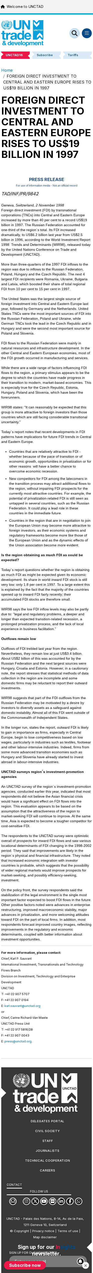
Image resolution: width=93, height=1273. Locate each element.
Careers (47, 1170)
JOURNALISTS (47, 1151)
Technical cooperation (47, 1160)
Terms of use (68, 1231)
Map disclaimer (45, 1237)
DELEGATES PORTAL (47, 1121)
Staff (47, 1141)
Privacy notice (43, 1231)
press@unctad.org (17, 1041)
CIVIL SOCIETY (47, 1131)
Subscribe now (25, 1265)
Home (7, 70)
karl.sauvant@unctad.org (22, 1006)
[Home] (22, 33)
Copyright (21, 1231)
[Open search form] (74, 33)
